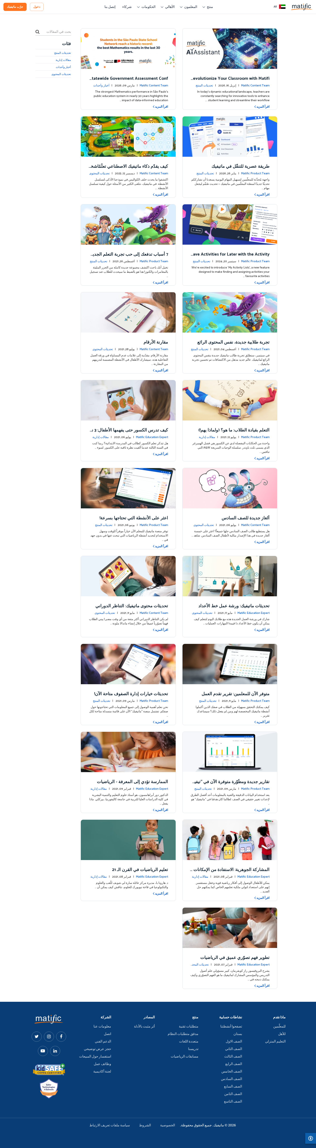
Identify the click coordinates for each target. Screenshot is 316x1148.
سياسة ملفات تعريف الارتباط (109, 1125)
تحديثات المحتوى (99, 173)
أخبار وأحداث (101, 85)
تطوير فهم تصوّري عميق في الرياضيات (235, 957)
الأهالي (170, 7)
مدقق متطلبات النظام (183, 1034)
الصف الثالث (233, 1056)
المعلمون (190, 7)
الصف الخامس (231, 1071)
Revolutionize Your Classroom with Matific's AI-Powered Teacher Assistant (230, 81)
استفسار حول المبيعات (95, 1056)
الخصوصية (167, 1125)
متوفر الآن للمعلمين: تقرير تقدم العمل (236, 694)
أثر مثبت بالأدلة (144, 1026)
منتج (210, 7)
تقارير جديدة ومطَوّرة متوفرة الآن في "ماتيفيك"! (230, 784)
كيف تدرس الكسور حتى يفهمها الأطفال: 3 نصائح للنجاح (130, 433)
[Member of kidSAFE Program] (49, 1070)
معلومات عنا (102, 1026)
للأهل (282, 1034)
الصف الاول (234, 1041)
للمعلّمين (279, 1026)
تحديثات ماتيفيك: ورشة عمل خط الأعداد (234, 606)
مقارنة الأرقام (156, 342)
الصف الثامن (233, 1094)
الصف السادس (231, 1079)
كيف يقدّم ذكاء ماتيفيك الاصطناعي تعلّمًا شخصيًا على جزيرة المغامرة (129, 169)
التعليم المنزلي (275, 1041)
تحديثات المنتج (204, 85)
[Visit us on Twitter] (37, 1037)
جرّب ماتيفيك (15, 7)
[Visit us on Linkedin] (55, 1051)
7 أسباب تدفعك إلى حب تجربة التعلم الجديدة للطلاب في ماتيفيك (129, 257)
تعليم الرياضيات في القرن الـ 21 (140, 869)
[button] (280, 7)
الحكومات (148, 7)
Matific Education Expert (152, 437)
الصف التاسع (233, 1101)
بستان (237, 1034)
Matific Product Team (255, 173)
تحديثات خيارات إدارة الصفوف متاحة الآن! (131, 694)
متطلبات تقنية (188, 1026)
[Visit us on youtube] (43, 1051)
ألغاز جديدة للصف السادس (246, 518)
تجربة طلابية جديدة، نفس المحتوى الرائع (233, 342)
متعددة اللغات (188, 1041)
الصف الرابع (233, 1064)
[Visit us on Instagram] (49, 1037)
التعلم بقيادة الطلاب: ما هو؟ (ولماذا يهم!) (234, 430)
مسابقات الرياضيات (184, 1056)
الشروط (145, 1125)
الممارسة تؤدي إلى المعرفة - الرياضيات (132, 781)
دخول (36, 7)
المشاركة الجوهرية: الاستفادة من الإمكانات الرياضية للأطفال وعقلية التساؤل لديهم (230, 872)
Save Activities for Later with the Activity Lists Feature (230, 257)
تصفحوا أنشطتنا (231, 1026)
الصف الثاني (233, 1049)
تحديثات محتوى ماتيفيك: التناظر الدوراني (131, 606)
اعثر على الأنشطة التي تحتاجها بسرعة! (134, 518)
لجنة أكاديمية (102, 1071)
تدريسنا (193, 1049)
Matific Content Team (255, 85)
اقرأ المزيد (263, 106)
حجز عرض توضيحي (97, 1049)
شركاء (127, 7)
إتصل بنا (109, 7)
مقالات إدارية (207, 437)
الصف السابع (233, 1086)
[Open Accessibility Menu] (310, 1138)
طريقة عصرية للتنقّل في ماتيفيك (241, 166)
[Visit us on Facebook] (61, 1037)
